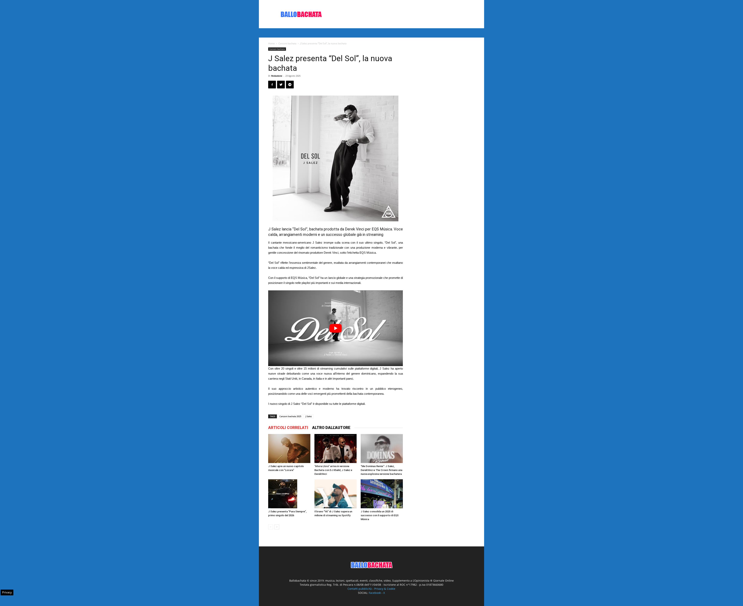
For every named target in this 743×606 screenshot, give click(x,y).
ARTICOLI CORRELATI (288, 427)
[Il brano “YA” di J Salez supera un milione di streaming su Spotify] (335, 493)
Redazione (276, 75)
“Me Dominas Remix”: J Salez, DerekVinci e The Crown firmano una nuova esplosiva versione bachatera (381, 470)
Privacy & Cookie (384, 589)
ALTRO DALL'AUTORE (331, 427)
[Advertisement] (404, 14)
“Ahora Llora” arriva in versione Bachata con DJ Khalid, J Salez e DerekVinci (333, 470)
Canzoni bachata (287, 43)
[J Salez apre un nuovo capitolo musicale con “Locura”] (289, 448)
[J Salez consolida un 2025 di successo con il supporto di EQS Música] (382, 493)
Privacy (7, 592)
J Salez (309, 416)
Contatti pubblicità (360, 589)
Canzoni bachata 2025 (290, 416)
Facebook (375, 593)
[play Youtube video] (335, 328)
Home (271, 43)
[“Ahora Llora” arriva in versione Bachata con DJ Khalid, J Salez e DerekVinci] (335, 448)
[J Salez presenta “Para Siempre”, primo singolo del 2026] (289, 493)
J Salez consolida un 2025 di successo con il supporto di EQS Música (380, 515)
